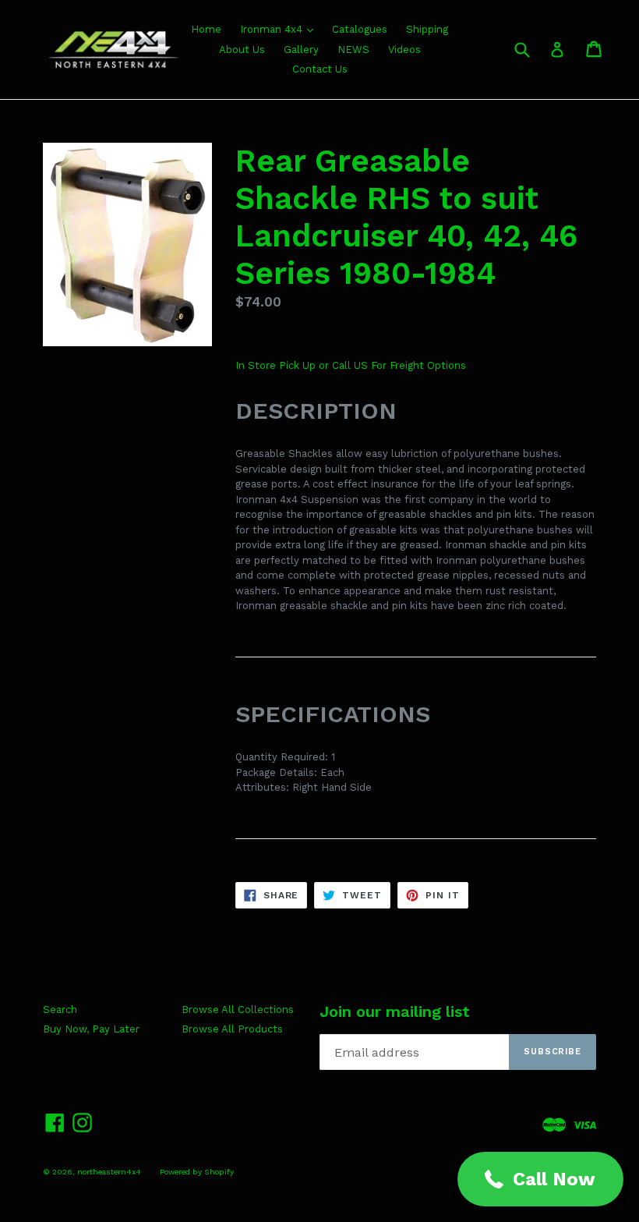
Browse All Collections (238, 1009)
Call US (351, 365)
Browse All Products (232, 1029)
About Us (242, 49)
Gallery (301, 49)
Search (60, 1009)
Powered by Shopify (197, 1171)
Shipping (427, 29)
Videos (404, 49)
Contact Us (320, 69)
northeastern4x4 (109, 1171)
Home (206, 29)
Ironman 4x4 (272, 29)
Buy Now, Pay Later (91, 1029)
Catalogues (359, 29)
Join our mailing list (395, 1011)
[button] (540, 1179)
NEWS (353, 49)
